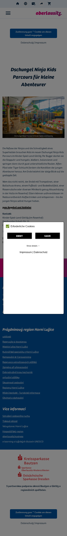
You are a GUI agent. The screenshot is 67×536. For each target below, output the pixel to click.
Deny (19, 236)
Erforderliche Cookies (23, 226)
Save (47, 236)
